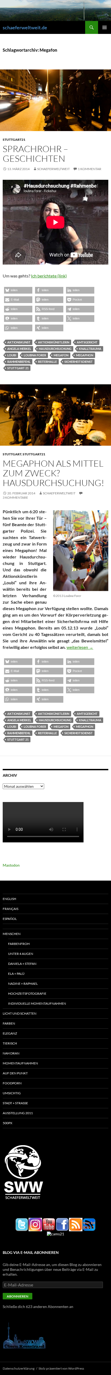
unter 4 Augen (20, 954)
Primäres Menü (104, 27)
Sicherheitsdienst (78, 361)
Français (10, 909)
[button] (18, 290)
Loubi (11, 355)
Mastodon (11, 865)
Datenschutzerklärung (18, 1368)
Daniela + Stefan (22, 964)
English (9, 899)
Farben (9, 1023)
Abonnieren (17, 1296)
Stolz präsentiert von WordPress (61, 1368)
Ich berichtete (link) (49, 275)
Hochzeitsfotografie (27, 993)
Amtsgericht (87, 342)
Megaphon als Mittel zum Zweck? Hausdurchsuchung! (53, 473)
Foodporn (12, 1083)
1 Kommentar (89, 169)
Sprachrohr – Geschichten (35, 153)
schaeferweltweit (53, 169)
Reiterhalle (47, 361)
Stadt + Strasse (15, 1103)
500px (7, 1123)
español (10, 919)
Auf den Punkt (15, 1073)
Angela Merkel (19, 348)
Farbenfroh (19, 944)
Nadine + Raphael (23, 984)
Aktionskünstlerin (53, 342)
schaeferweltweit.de (25, 27)
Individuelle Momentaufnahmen (37, 1003)
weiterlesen (80, 647)
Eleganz (10, 1033)
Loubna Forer (35, 355)
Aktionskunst (18, 342)
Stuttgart (12, 454)
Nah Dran (11, 1053)
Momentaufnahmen (20, 1063)
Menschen (11, 934)
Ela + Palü (16, 974)
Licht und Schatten (19, 1013)
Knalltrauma (90, 348)
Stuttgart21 (14, 140)
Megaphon (84, 355)
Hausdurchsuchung (55, 348)
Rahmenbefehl (18, 361)
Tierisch (10, 1043)
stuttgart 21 (18, 368)
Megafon (61, 355)
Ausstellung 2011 (18, 1113)
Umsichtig (12, 1093)
